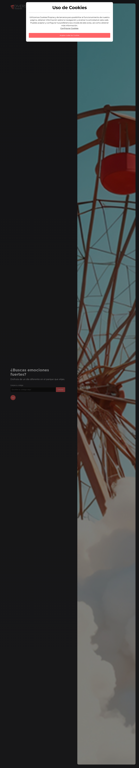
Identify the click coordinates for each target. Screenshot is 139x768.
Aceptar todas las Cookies (69, 35)
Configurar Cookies (69, 28)
